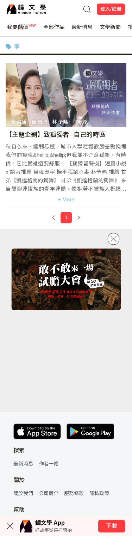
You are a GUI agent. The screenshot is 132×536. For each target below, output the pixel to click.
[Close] (113, 239)
